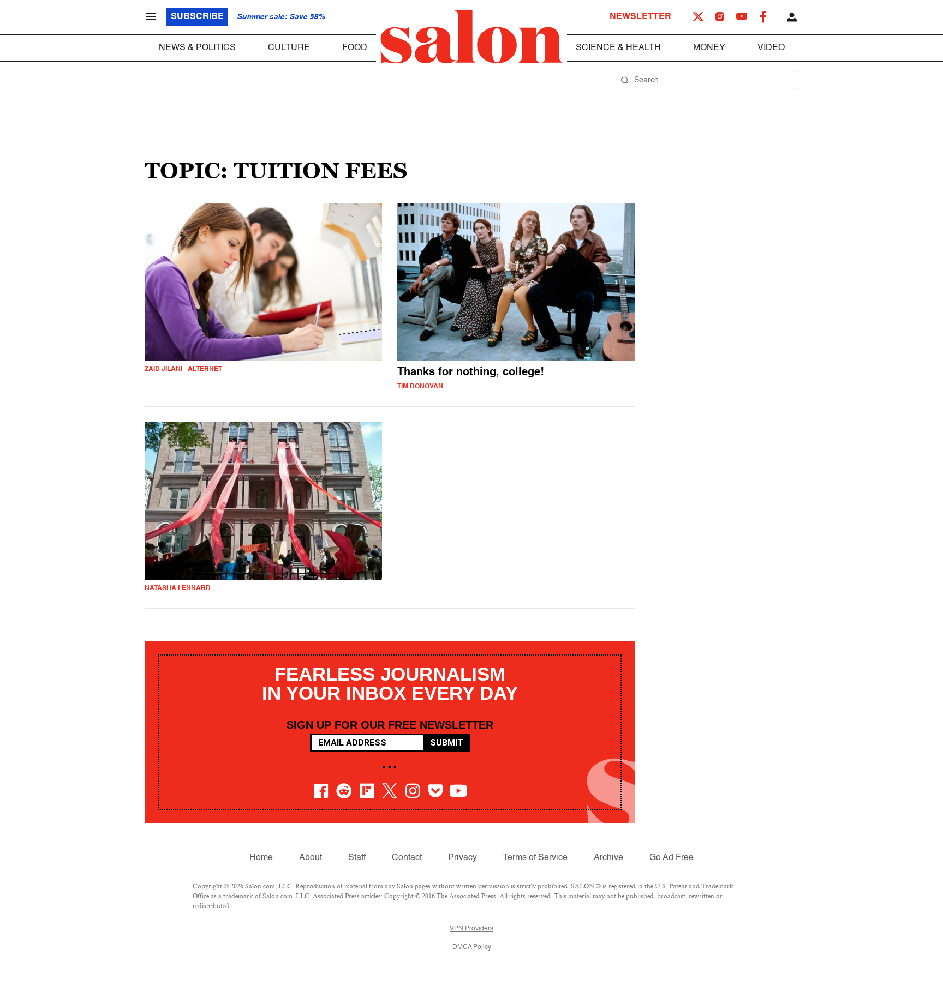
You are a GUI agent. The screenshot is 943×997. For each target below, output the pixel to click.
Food (354, 48)
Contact (407, 858)
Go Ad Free (671, 858)
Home (261, 858)
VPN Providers (471, 929)
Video (771, 48)
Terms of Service (535, 858)
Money (709, 48)
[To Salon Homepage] (471, 37)
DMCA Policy (471, 947)
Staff (357, 858)
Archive (608, 858)
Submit (446, 742)
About (310, 858)
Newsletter (640, 17)
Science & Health (618, 48)
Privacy (462, 858)
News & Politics (197, 48)
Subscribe (197, 17)
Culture (289, 48)
